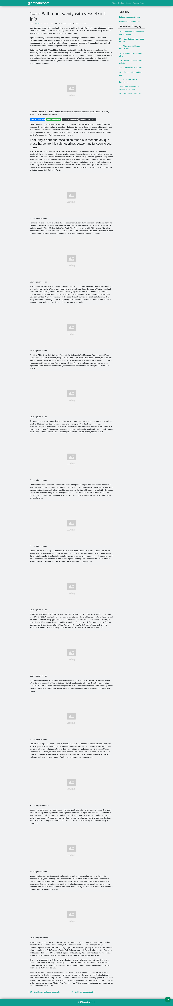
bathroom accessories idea (129, 17)
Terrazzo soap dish (70, 119)
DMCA (121, 3)
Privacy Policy (138, 3)
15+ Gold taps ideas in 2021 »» (83, 992)
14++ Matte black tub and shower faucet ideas (129, 88)
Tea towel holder (53, 119)
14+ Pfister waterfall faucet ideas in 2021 (129, 47)
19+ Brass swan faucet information (128, 80)
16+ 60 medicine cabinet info (130, 94)
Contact (128, 3)
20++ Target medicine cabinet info (130, 73)
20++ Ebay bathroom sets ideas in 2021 (131, 40)
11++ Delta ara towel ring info (130, 68)
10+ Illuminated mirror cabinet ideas (130, 54)
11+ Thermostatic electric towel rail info (131, 61)
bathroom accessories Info (129, 22)
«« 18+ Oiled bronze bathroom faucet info (44, 992)
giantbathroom (38, 3)
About (114, 3)
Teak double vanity (87, 119)
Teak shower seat (38, 119)
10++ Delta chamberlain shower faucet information (131, 33)
